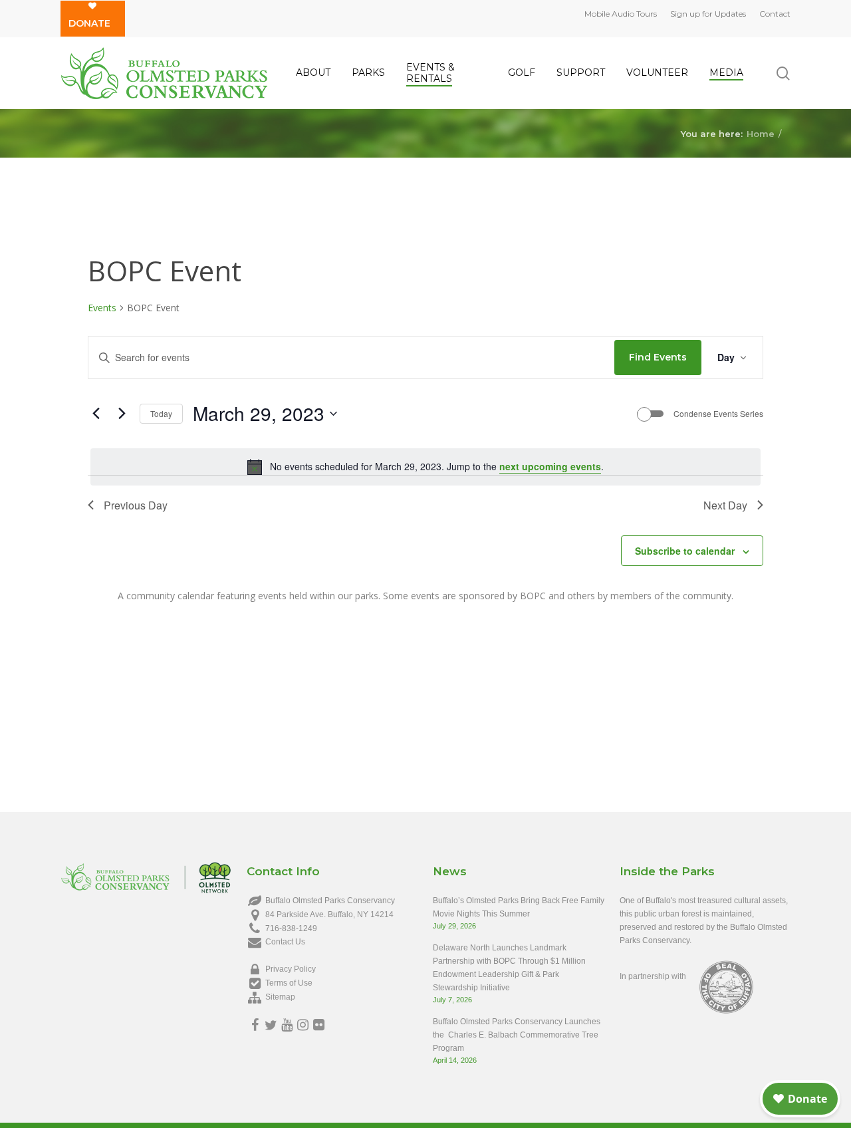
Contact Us (285, 941)
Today (161, 413)
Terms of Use (288, 983)
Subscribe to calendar (685, 550)
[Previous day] (96, 414)
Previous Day (136, 505)
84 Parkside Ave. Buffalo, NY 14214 (329, 914)
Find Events (658, 357)
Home (761, 133)
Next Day (725, 505)
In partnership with (653, 976)
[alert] (425, 467)
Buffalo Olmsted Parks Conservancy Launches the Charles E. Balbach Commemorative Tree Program (516, 1035)
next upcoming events (550, 466)
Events (102, 307)
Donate (89, 23)
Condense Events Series (718, 413)
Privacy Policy (290, 969)
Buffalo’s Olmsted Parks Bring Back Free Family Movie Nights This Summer (518, 907)
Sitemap (280, 997)
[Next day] (122, 414)
